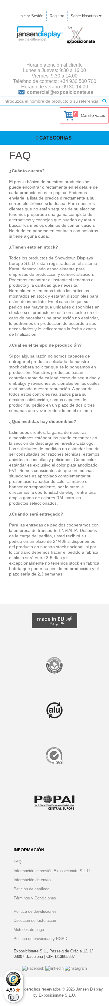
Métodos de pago (29, 929)
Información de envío (32, 880)
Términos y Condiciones (35, 898)
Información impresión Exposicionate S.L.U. (52, 871)
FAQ (17, 861)
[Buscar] (104, 101)
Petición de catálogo (31, 889)
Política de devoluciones (35, 911)
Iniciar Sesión (31, 16)
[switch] (13, 997)
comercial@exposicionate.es (60, 92)
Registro (57, 16)
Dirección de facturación (35, 920)
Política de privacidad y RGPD (40, 938)
